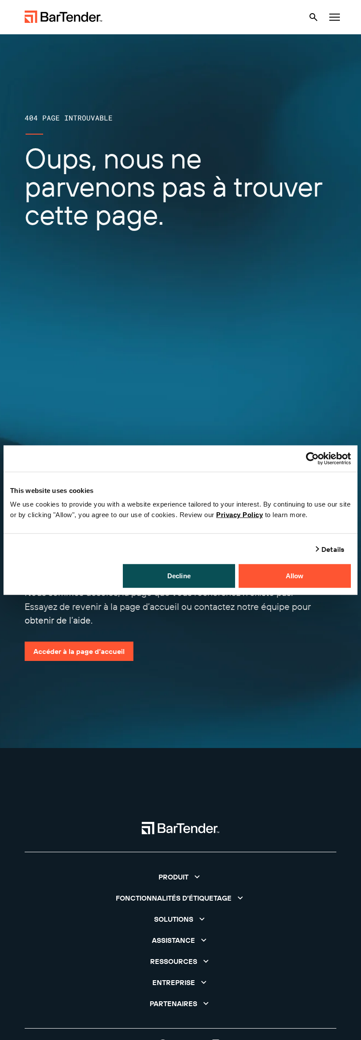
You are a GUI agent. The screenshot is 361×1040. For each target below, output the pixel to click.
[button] (180, 876)
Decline (179, 576)
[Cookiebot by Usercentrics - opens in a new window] (312, 458)
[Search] (313, 17)
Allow (295, 576)
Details (332, 548)
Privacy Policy (239, 514)
